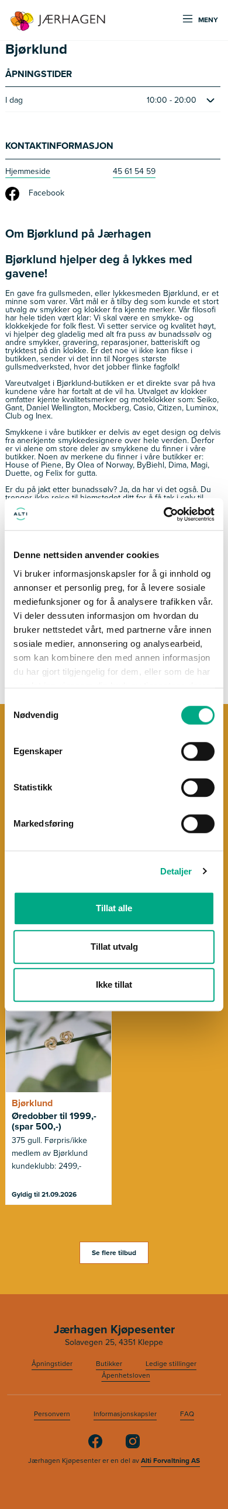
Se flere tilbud (114, 1252)
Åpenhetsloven (126, 1375)
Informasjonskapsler (125, 1414)
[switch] (198, 751)
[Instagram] (133, 1446)
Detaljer (176, 871)
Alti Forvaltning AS (170, 1460)
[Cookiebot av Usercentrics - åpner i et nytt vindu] (164, 514)
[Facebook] (95, 1446)
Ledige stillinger (171, 1363)
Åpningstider (52, 1363)
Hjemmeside (27, 171)
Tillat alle (114, 908)
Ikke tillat (114, 984)
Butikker (109, 1363)
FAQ (187, 1414)
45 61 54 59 (134, 171)
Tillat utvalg (114, 947)
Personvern (52, 1414)
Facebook (46, 193)
